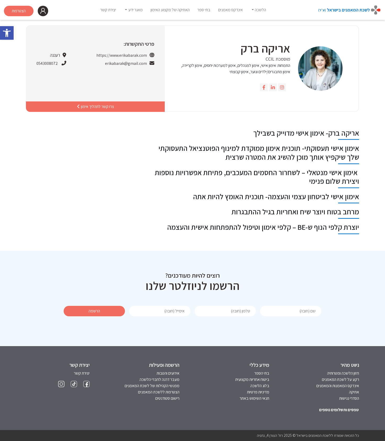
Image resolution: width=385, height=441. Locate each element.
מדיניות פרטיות (258, 392)
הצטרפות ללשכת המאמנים (158, 392)
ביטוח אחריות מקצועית (252, 379)
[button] (7, 33)
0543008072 (47, 63)
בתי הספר (261, 373)
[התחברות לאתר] (43, 11)
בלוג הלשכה (259, 385)
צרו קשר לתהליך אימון (97, 106)
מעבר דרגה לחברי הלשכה (159, 379)
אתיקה (354, 392)
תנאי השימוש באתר (254, 398)
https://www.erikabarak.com (121, 55)
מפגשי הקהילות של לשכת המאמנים (152, 385)
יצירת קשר (82, 373)
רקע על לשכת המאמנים (340, 379)
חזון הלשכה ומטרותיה (343, 373)
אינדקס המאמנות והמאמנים (337, 385)
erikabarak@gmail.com (126, 63)
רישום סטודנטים (167, 398)
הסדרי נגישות (349, 398)
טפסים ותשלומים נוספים (339, 410)
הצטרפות (19, 11)
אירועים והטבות (168, 373)
